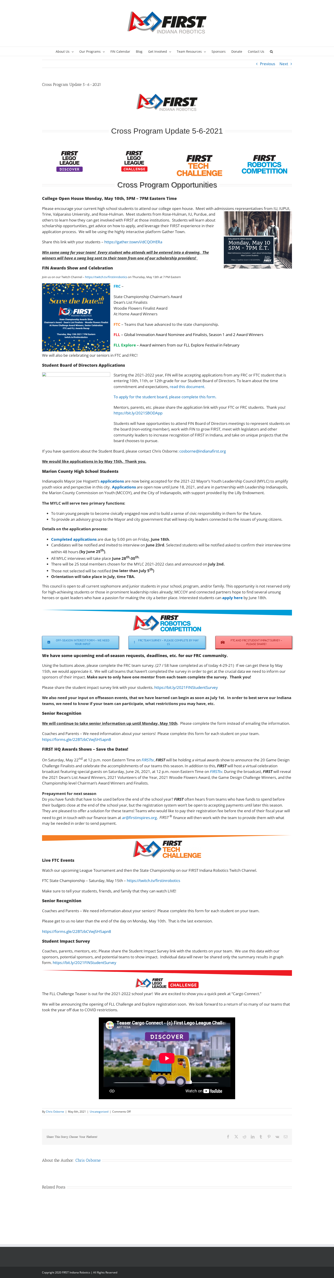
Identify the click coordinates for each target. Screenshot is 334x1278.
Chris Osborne (55, 1112)
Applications (124, 487)
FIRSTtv (148, 759)
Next (283, 63)
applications (112, 481)
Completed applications (74, 539)
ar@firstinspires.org (139, 817)
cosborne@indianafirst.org (202, 451)
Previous (267, 63)
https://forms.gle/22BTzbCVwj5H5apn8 (76, 739)
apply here (232, 597)
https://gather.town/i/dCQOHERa (133, 241)
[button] (271, 51)
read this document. (187, 386)
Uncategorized (99, 1112)
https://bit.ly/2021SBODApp (138, 413)
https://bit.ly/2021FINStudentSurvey (186, 687)
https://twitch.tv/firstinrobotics (106, 277)
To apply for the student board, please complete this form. (165, 396)
